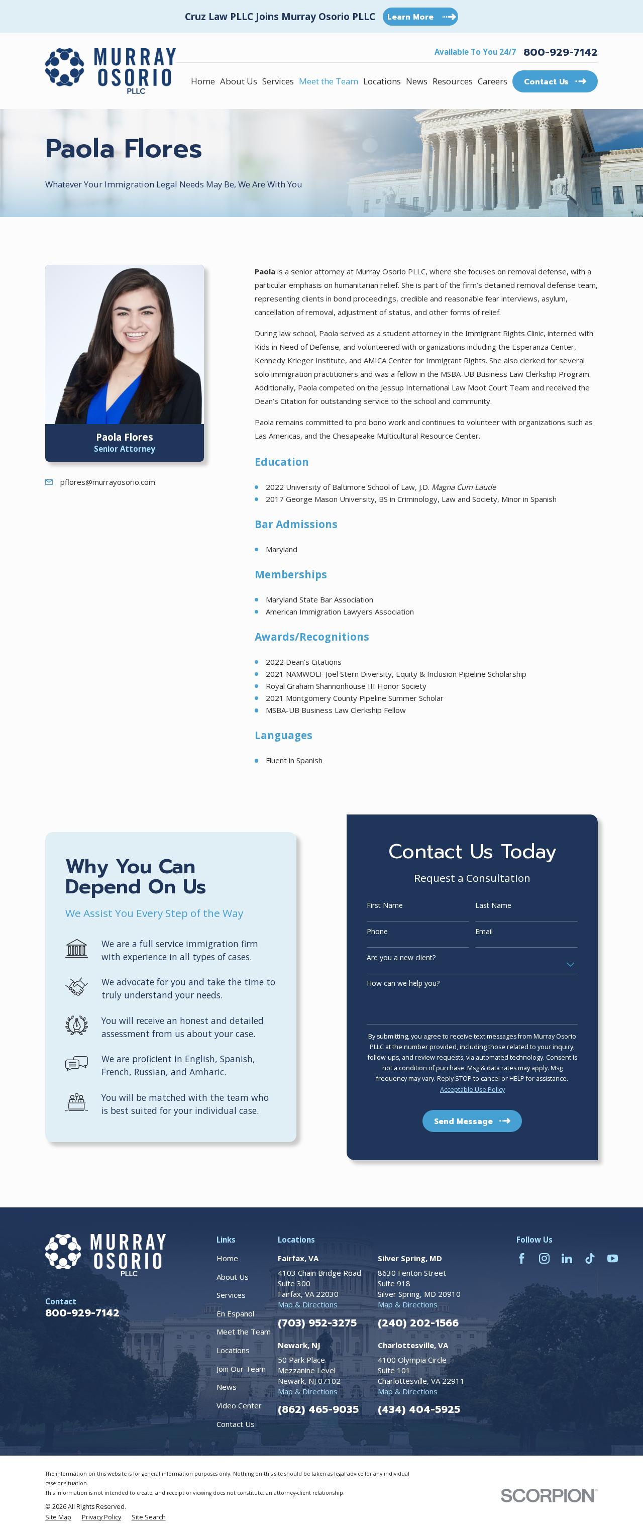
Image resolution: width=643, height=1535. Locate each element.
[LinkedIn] (567, 1258)
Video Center (239, 1405)
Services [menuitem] (278, 81)
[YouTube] (612, 1258)
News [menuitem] (416, 81)
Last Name (493, 905)
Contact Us (236, 1424)
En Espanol (235, 1313)
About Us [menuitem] (238, 81)
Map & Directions (308, 1304)
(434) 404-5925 (419, 1409)
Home (227, 1258)
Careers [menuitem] (492, 81)
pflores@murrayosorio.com (107, 482)
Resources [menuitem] (453, 81)
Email (484, 932)
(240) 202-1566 (418, 1323)
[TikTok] (590, 1258)
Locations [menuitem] (382, 81)
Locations (233, 1350)
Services (231, 1295)
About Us (233, 1277)
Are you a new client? (401, 958)
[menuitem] (58, 1517)
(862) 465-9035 (318, 1409)
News (227, 1387)
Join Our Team (241, 1369)
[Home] (110, 71)
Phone (377, 932)
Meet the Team (244, 1331)
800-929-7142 (560, 52)
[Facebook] (521, 1258)
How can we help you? (403, 983)
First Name (385, 905)
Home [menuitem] (203, 81)
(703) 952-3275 (317, 1323)
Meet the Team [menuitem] (328, 81)
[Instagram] (544, 1258)
